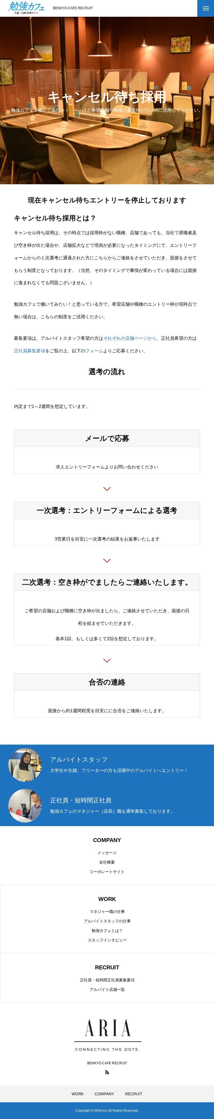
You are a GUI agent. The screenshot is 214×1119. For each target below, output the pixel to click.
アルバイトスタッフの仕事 (107, 921)
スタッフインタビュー (107, 940)
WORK (78, 1094)
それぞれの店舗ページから (130, 338)
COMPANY (104, 1094)
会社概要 (107, 862)
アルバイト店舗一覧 (107, 989)
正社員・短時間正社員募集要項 (107, 980)
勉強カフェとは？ (107, 931)
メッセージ (107, 853)
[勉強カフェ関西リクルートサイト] (26, 8)
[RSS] (107, 1072)
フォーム (94, 350)
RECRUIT (133, 1094)
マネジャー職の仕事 (107, 912)
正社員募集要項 (29, 350)
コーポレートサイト (107, 872)
